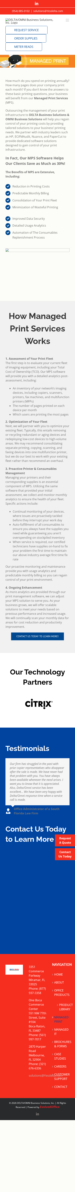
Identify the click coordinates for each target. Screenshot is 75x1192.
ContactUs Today (65, 854)
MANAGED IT (61, 1032)
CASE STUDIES (60, 1056)
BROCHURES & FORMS (61, 1044)
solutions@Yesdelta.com (48, 11)
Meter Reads (23, 47)
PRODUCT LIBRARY (62, 1007)
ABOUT (59, 982)
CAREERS (60, 1066)
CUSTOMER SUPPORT (61, 1076)
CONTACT (60, 1087)
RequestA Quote (65, 840)
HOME (58, 974)
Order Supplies (26, 38)
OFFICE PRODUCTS (61, 992)
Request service (26, 30)
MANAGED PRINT (61, 1019)
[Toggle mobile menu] (68, 20)
